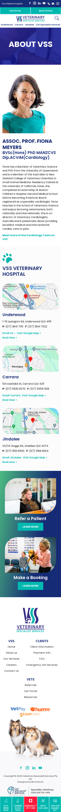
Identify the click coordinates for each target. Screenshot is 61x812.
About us (11, 653)
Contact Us (11, 671)
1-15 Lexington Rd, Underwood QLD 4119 (26, 321)
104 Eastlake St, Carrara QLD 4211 (23, 384)
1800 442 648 (48, 3)
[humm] (40, 709)
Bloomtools (37, 781)
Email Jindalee (11, 457)
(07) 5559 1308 (38, 389)
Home (11, 647)
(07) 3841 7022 (36, 326)
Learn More (30, 527)
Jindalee (29, 25)
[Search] (57, 18)
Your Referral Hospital (12, 3)
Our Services (11, 659)
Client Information (42, 647)
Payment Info (42, 653)
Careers (11, 665)
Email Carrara (11, 395)
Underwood (7, 25)
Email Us (52, 3)
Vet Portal (15, 10)
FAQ (42, 659)
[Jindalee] (30, 421)
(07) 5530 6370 (14, 389)
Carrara (19, 25)
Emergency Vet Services (42, 665)
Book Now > (9, 337)
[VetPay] (18, 709)
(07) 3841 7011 (13, 326)
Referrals (30, 685)
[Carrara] (30, 359)
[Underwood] (30, 297)
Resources (30, 697)
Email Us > (8, 333)
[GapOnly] (30, 715)
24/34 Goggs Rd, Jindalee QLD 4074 (25, 446)
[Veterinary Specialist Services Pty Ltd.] (30, 19)
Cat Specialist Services (48, 25)
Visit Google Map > (29, 333)
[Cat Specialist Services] (30, 791)
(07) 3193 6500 (13, 451)
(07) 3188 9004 (37, 451)
